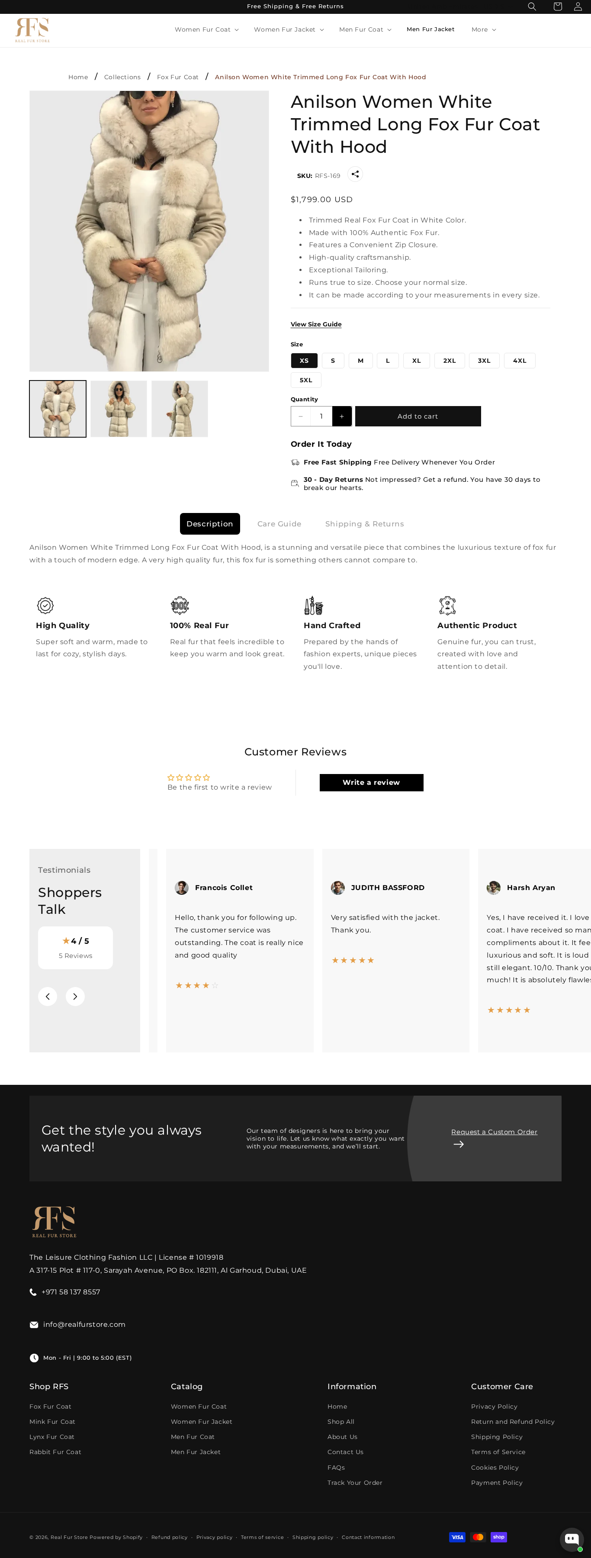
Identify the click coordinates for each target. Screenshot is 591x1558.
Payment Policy (497, 1483)
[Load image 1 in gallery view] (57, 409)
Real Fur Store (69, 1537)
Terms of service (262, 1537)
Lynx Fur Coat (52, 1437)
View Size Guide (316, 324)
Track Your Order (355, 1483)
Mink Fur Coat (52, 1422)
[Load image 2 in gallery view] (118, 409)
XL (416, 361)
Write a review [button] (371, 782)
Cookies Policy (495, 1467)
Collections (122, 77)
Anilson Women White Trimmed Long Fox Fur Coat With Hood (320, 77)
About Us (343, 1437)
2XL (449, 361)
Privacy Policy (494, 1406)
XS (304, 361)
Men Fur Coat (193, 1437)
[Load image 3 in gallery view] (179, 409)
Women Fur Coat (199, 1406)
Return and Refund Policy (513, 1422)
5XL (306, 380)
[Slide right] (75, 996)
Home (78, 77)
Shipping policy (313, 1537)
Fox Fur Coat (178, 77)
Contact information (368, 1537)
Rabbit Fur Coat (55, 1452)
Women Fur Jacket (202, 1422)
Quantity (304, 399)
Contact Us (346, 1452)
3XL (484, 361)
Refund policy (169, 1537)
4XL (520, 361)
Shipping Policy (497, 1437)
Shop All (341, 1422)
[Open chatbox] (572, 1540)
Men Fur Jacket (196, 1452)
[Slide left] (47, 996)
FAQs (336, 1467)
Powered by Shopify (116, 1537)
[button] (206, 29)
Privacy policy (214, 1537)
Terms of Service (498, 1452)
